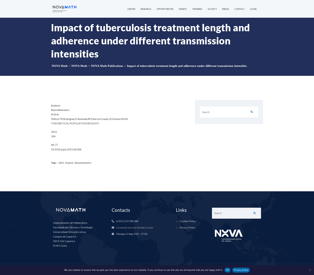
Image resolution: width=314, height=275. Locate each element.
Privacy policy (241, 270)
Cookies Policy (188, 221)
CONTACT (239, 9)
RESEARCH (146, 9)
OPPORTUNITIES (165, 9)
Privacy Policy (187, 227)
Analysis (69, 162)
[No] (310, 270)
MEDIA (225, 9)
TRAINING (197, 9)
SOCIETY (212, 9)
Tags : (54, 162)
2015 (61, 162)
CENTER (131, 9)
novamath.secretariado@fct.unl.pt (134, 227)
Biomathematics (83, 162)
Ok (227, 270)
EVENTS (183, 9)
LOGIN (253, 9)
